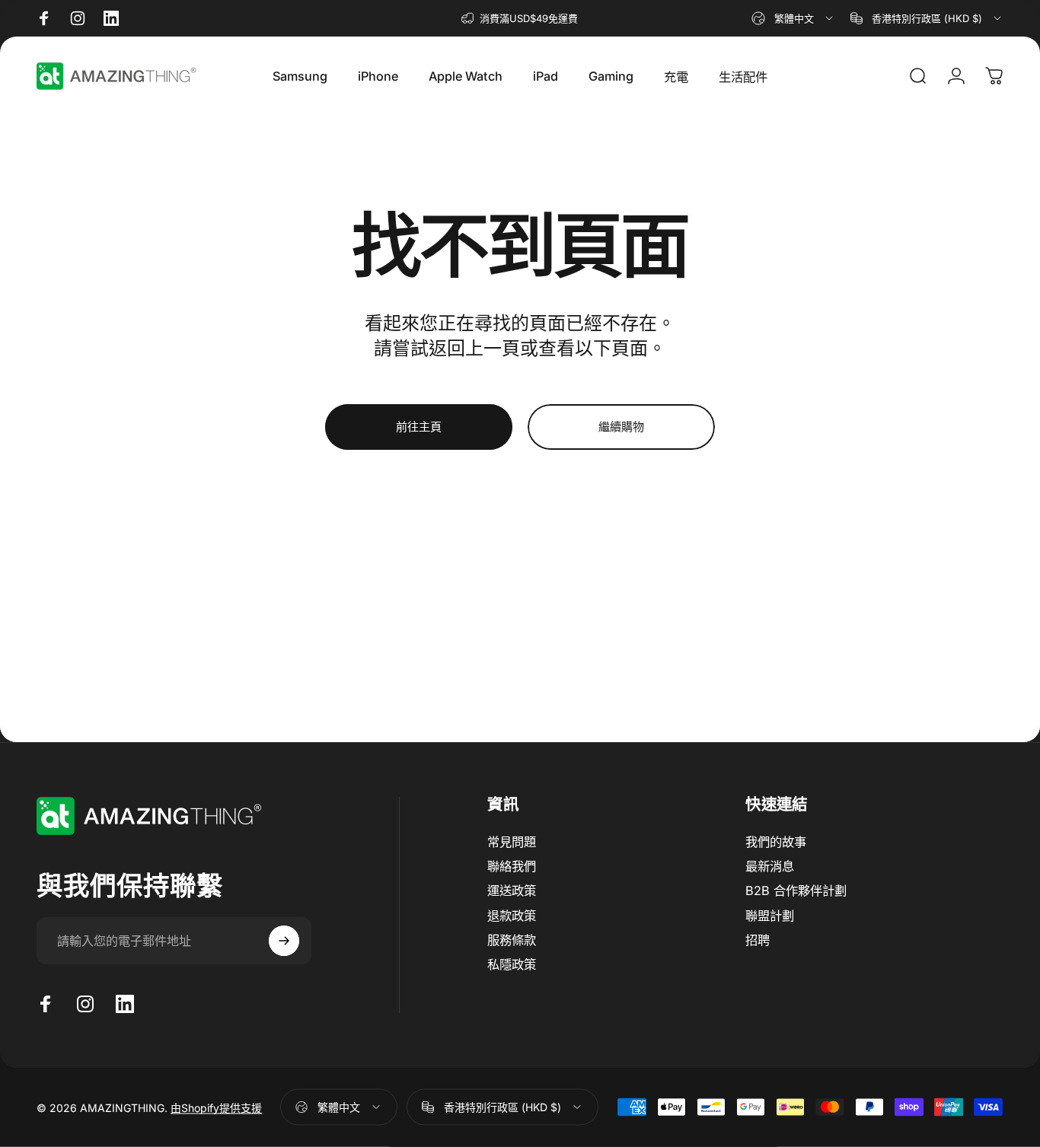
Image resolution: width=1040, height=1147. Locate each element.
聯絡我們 (511, 866)
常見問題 (511, 841)
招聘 (757, 940)
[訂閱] (284, 941)
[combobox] (793, 18)
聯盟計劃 (769, 915)
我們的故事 (775, 841)
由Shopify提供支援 (216, 1107)
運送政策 (511, 890)
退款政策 (511, 915)
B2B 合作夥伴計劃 (796, 890)
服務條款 (511, 940)
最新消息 (769, 866)
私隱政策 (511, 964)
